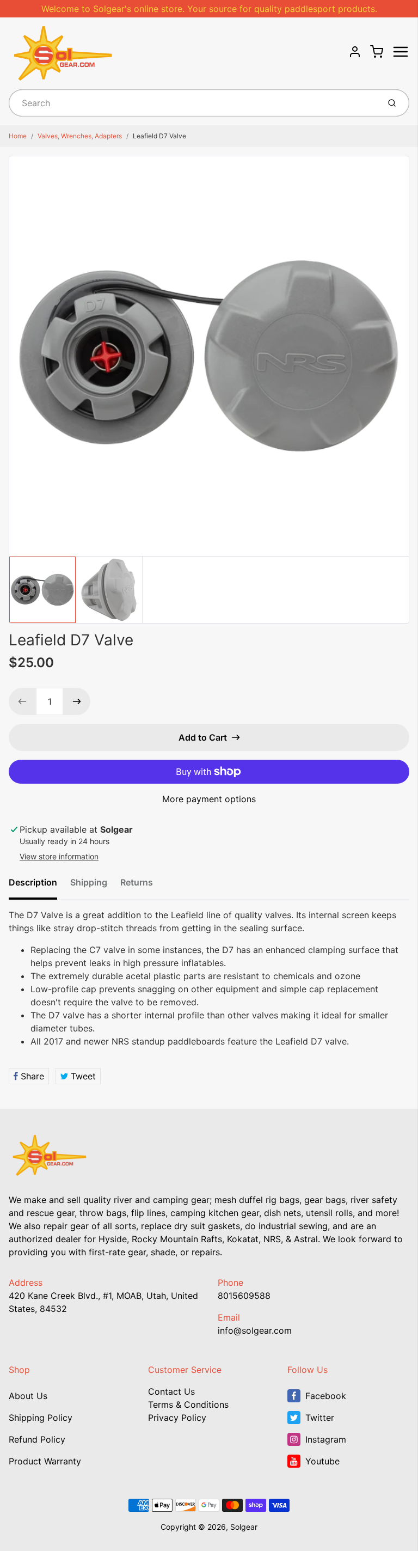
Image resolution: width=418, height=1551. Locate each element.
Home (18, 136)
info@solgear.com (255, 1330)
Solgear (243, 1526)
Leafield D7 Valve (159, 136)
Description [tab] (33, 882)
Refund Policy (37, 1439)
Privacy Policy (177, 1417)
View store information (59, 856)
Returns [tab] (136, 882)
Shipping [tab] (88, 882)
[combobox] (193, 103)
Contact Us (171, 1391)
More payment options (209, 798)
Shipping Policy (40, 1417)
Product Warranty (45, 1461)
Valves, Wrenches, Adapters (80, 136)
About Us (28, 1395)
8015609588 (244, 1295)
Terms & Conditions (188, 1404)
